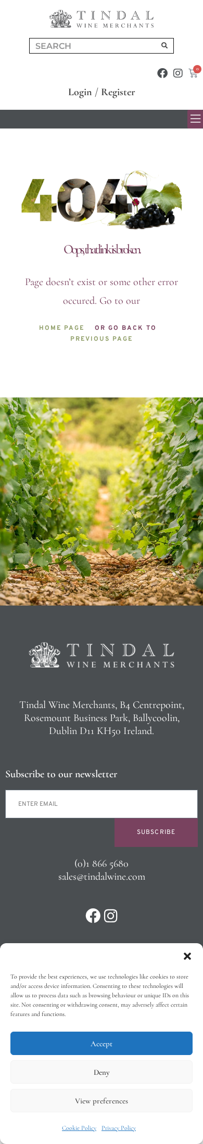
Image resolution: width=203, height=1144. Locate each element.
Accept (101, 1043)
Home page (61, 328)
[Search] (164, 45)
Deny (101, 1072)
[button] (187, 956)
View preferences (101, 1101)
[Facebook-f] (162, 73)
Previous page (101, 339)
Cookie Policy (79, 1128)
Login (80, 92)
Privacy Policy (119, 1128)
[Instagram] (178, 73)
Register (118, 92)
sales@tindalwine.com (101, 876)
